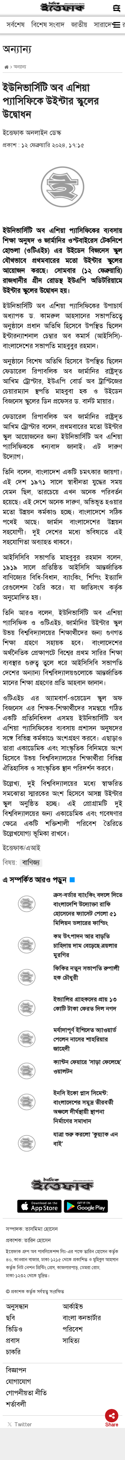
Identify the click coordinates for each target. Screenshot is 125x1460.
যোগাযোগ (18, 1382)
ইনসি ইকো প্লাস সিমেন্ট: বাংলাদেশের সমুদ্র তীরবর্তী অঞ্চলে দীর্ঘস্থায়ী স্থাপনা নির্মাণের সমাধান (83, 1107)
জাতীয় (79, 25)
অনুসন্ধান (17, 1307)
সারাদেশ (105, 25)
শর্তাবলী (16, 1404)
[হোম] (6, 67)
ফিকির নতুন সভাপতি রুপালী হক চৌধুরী (86, 973)
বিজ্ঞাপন (16, 1370)
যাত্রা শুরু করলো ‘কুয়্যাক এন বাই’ (85, 1139)
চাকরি (13, 1352)
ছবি (10, 1318)
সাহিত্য (71, 1341)
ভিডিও (14, 1329)
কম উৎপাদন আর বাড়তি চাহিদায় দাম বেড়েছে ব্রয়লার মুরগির (85, 946)
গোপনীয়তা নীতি (26, 1393)
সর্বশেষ (16, 25)
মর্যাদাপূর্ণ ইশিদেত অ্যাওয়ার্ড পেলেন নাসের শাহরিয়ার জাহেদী (84, 1039)
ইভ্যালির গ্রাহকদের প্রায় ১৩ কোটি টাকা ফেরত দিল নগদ (85, 1004)
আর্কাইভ (73, 1307)
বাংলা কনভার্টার (82, 1318)
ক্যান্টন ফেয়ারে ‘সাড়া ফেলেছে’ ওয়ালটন (87, 1066)
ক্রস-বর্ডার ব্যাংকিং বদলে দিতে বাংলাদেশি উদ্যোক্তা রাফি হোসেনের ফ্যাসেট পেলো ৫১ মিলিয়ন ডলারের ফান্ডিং (87, 909)
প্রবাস (13, 1341)
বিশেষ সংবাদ (48, 25)
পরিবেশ (73, 1329)
